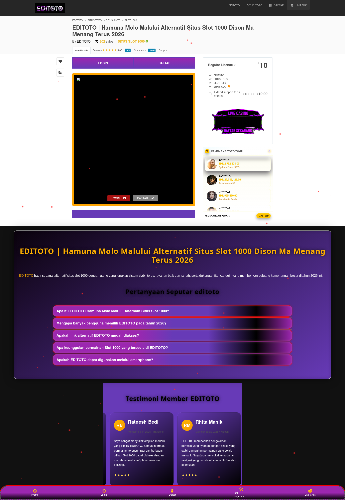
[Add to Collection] (60, 73)
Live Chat (310, 494)
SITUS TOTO (95, 20)
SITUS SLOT (113, 20)
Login (104, 494)
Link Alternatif (239, 494)
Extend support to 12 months (241, 93)
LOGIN (103, 63)
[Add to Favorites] (60, 61)
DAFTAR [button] (142, 198)
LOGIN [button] (115, 198)
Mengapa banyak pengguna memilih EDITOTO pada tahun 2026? (112, 323)
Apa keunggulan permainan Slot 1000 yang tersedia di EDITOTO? (112, 347)
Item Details (81, 50)
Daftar (172, 494)
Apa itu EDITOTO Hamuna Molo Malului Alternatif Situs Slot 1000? (113, 310)
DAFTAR (165, 63)
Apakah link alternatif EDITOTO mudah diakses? (98, 335)
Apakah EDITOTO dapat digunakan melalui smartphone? (105, 359)
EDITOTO (77, 20)
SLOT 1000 (131, 20)
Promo (35, 494)
